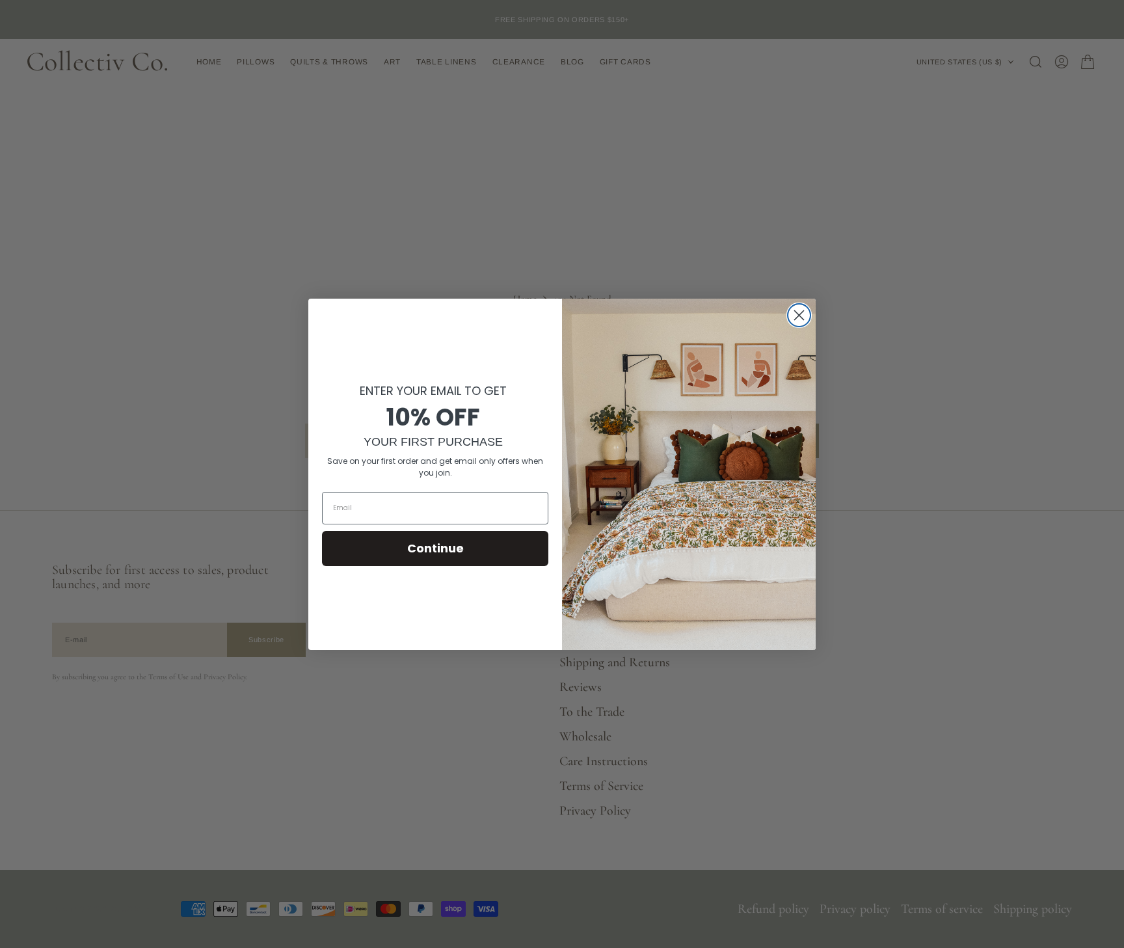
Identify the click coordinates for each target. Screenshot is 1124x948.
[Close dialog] (799, 315)
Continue (435, 548)
